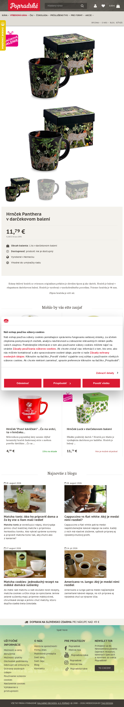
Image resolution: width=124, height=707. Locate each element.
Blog (112, 23)
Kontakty (39, 668)
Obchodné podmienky (16, 661)
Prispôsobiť (60, 383)
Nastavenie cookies (14, 683)
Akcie (88, 15)
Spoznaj (95, 23)
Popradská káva (79, 655)
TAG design (107, 703)
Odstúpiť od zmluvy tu (16, 664)
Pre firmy (77, 15)
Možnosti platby (13, 657)
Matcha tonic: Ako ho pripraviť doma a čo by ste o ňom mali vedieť (31, 518)
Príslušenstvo (59, 15)
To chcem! (104, 668)
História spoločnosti (45, 646)
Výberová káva (18, 15)
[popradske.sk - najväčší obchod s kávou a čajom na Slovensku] (24, 4)
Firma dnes (40, 649)
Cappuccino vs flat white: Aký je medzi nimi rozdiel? (91, 518)
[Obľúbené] (103, 6)
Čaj (32, 15)
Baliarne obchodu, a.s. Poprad (53, 703)
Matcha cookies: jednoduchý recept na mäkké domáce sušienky (31, 583)
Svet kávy (39, 657)
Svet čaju (39, 661)
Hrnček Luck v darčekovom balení (89, 429)
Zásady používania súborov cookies (34, 348)
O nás (105, 23)
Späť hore (62, 630)
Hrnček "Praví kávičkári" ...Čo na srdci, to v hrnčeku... (31, 430)
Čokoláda (42, 15)
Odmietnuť (23, 383)
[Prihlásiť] (95, 6)
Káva (5, 15)
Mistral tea (75, 649)
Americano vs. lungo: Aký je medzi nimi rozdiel (91, 583)
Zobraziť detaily (105, 372)
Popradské (74, 646)
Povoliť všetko (101, 383)
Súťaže (119, 23)
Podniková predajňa (45, 653)
